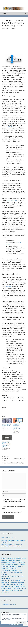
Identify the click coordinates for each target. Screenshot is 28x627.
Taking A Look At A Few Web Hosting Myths (6, 425)
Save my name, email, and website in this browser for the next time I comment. (14, 501)
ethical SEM (8, 286)
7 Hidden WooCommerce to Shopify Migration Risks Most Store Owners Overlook (11, 572)
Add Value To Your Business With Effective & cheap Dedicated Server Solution (6, 443)
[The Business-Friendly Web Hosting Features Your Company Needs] (18, 420)
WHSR (10, 127)
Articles (6, 456)
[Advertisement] (15, 3)
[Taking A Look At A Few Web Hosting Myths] (7, 420)
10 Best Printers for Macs (8, 538)
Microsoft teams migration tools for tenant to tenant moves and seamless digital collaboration (13, 590)
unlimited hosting (12, 200)
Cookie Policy (7, 619)
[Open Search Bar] (26, 13)
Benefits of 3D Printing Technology (14, 463)
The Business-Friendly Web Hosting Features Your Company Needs (17, 426)
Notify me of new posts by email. (12, 512)
